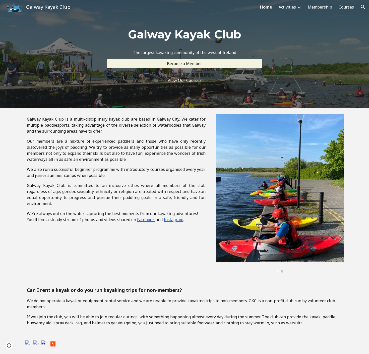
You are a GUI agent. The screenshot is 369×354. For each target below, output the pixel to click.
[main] (184, 34)
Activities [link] (287, 7)
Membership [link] (320, 7)
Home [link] (266, 7)
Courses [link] (346, 7)
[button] (363, 7)
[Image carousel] (280, 193)
